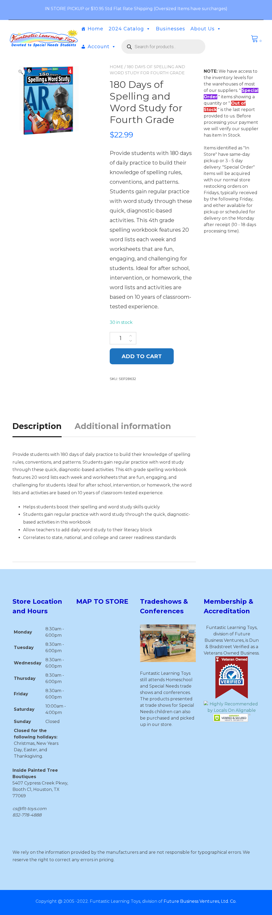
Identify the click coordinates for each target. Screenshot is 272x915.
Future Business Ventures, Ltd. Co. (200, 901)
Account (98, 47)
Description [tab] (37, 426)
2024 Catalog (126, 29)
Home (95, 29)
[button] (21, 72)
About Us (202, 29)
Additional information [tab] (123, 426)
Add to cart (142, 356)
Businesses (170, 29)
